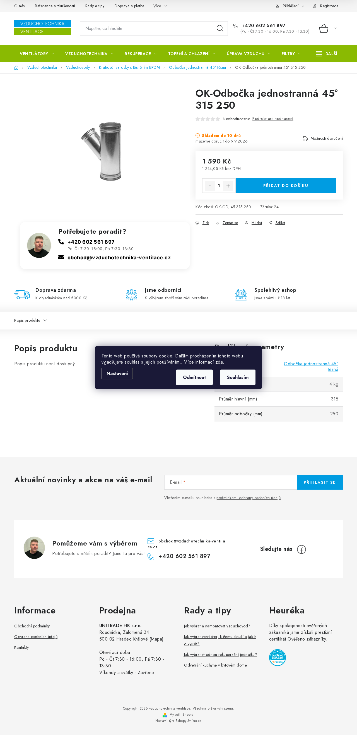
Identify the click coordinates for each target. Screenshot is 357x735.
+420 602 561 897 (263, 26)
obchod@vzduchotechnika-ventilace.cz (119, 257)
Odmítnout (194, 377)
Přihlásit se (320, 482)
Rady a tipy (95, 6)
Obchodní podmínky (32, 626)
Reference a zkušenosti (55, 6)
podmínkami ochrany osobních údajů (248, 498)
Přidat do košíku (285, 185)
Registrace (329, 6)
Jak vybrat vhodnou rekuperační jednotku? (220, 654)
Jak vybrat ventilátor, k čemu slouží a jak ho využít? (220, 640)
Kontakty (21, 647)
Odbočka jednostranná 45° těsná (311, 367)
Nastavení (117, 373)
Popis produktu (27, 320)
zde (219, 362)
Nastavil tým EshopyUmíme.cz (178, 720)
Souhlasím (238, 377)
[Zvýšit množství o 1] (228, 186)
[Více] (327, 53)
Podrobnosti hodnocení (272, 118)
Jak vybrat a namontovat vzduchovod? (217, 626)
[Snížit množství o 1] (210, 186)
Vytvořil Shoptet (182, 714)
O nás (19, 6)
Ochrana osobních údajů (35, 636)
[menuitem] (36, 53)
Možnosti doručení (327, 138)
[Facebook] (301, 549)
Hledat (220, 28)
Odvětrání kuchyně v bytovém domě (215, 665)
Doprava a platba (129, 6)
